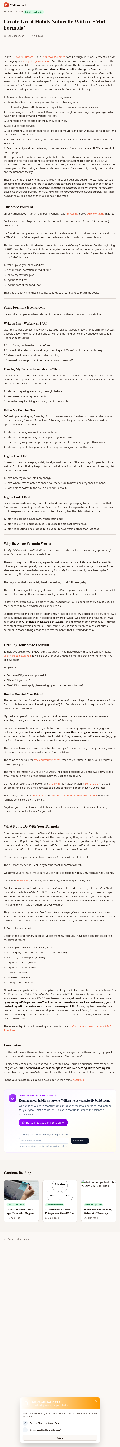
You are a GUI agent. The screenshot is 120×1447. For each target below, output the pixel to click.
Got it (60, 1437)
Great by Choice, (95, 213)
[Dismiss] (96, 1401)
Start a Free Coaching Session (43, 1122)
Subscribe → (79, 1140)
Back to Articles (15, 11)
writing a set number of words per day (75, 795)
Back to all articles (18, 1239)
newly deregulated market (37, 61)
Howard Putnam (23, 57)
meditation (39, 795)
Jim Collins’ (72, 213)
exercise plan (92, 783)
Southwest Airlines (54, 57)
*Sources (78, 1080)
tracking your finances (47, 760)
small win (54, 783)
